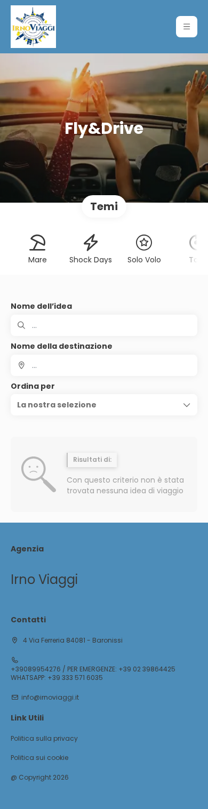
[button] (186, 26)
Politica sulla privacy (44, 738)
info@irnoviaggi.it (50, 697)
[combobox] (104, 365)
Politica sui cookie (39, 758)
